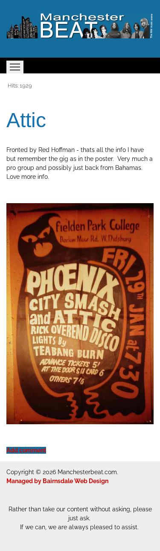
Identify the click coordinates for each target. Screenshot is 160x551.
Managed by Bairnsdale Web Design (57, 481)
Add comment (26, 450)
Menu (14, 67)
